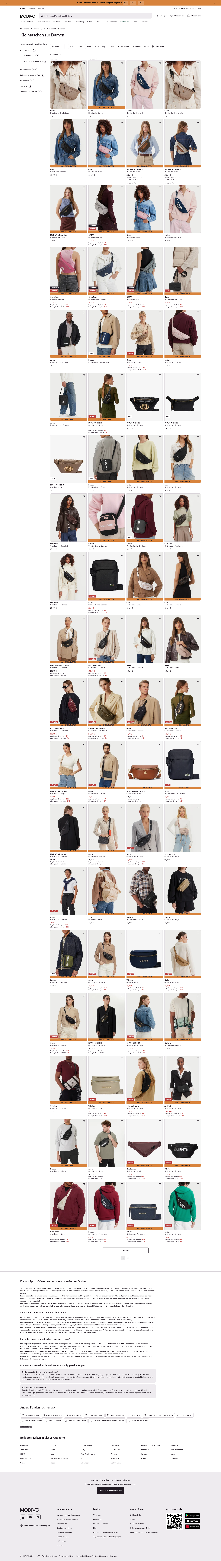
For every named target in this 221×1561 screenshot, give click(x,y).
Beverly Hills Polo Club (150, 1445)
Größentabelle (135, 1515)
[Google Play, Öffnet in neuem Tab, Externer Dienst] (192, 1515)
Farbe (89, 46)
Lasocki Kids (146, 1450)
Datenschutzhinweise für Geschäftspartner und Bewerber (96, 1556)
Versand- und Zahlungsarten (68, 1515)
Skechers (175, 1458)
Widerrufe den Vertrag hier (68, 1519)
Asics (53, 1450)
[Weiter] (214, 3)
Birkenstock (116, 1458)
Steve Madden (177, 1450)
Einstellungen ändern (49, 1556)
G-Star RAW (116, 1450)
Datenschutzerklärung (66, 1556)
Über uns (97, 1515)
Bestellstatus (62, 1523)
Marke (80, 46)
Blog (176, 8)
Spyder (144, 1454)
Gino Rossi (115, 1445)
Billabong (24, 1445)
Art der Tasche (123, 46)
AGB (38, 1556)
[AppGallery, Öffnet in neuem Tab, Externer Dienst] (192, 1526)
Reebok (114, 1454)
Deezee (53, 1463)
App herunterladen (188, 8)
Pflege (132, 1519)
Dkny (83, 1450)
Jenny (53, 1454)
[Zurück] (6, 3)
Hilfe (199, 8)
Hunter (53, 1445)
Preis (72, 46)
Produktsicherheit (137, 1523)
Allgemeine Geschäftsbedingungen (110, 1536)
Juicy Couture (86, 1445)
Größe (111, 46)
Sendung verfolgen (64, 1528)
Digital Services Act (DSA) (140, 1528)
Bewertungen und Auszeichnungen (144, 1532)
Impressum (97, 1519)
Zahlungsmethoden (64, 1532)
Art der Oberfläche (140, 46)
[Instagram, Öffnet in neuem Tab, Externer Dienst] (23, 1517)
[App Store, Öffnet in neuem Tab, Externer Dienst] (192, 1521)
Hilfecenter (61, 1541)
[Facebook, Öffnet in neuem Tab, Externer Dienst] (38, 1517)
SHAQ (22, 1454)
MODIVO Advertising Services (110, 1532)
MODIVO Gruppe (110, 1523)
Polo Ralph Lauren (88, 1454)
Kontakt (60, 1545)
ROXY (83, 1458)
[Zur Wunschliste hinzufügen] (84, 63)
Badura (144, 1458)
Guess (22, 1463)
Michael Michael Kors (59, 1458)
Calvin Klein (116, 1463)
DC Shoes (85, 1463)
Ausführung (100, 46)
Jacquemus (24, 1450)
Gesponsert (53, 59)
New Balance (25, 1458)
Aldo (173, 1454)
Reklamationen (63, 1537)
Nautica (174, 1445)
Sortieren (55, 46)
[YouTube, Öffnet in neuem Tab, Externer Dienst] (30, 1517)
